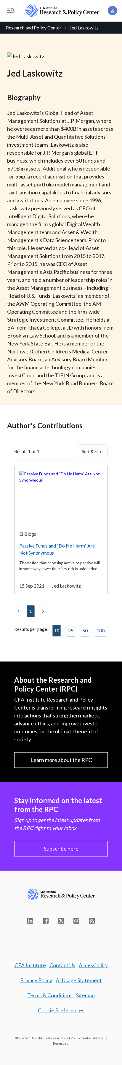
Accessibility (93, 965)
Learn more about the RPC (61, 760)
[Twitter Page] (61, 921)
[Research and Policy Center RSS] (92, 921)
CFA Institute (30, 965)
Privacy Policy (36, 980)
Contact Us (62, 965)
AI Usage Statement (79, 980)
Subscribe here (61, 848)
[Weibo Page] (76, 921)
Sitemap (85, 995)
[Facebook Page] (46, 921)
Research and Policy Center (33, 27)
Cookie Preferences (61, 1010)
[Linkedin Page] (30, 921)
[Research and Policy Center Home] (62, 10)
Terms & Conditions (50, 995)
